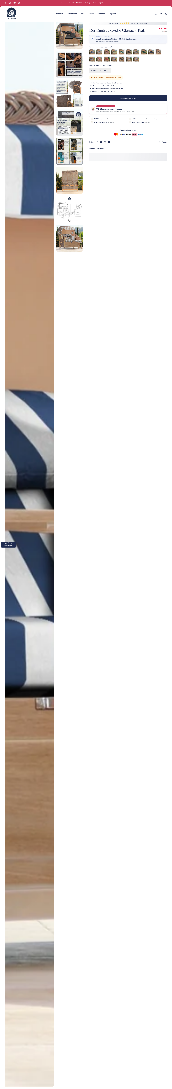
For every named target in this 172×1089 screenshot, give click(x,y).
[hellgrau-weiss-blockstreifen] (129, 59)
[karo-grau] (92, 59)
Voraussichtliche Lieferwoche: (100, 66)
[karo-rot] (107, 59)
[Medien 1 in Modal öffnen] (69, 35)
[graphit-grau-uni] (121, 59)
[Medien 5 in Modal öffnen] (69, 151)
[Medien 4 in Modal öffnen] (69, 122)
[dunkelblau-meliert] (151, 52)
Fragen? (164, 142)
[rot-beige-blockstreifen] (107, 52)
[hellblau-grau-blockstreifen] (114, 59)
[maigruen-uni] (114, 52)
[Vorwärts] (110, 3)
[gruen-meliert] (144, 52)
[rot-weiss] (99, 59)
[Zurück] (61, 3)
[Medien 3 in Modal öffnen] (69, 93)
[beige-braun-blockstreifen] (158, 52)
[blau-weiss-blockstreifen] (92, 52)
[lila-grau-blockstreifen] (136, 59)
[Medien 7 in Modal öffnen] (69, 209)
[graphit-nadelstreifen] (129, 52)
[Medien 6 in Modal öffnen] (69, 180)
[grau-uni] (99, 52)
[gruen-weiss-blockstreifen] (121, 52)
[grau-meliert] (136, 52)
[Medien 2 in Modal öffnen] (69, 64)
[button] (8, 545)
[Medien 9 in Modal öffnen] (29, 554)
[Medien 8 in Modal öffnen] (69, 238)
